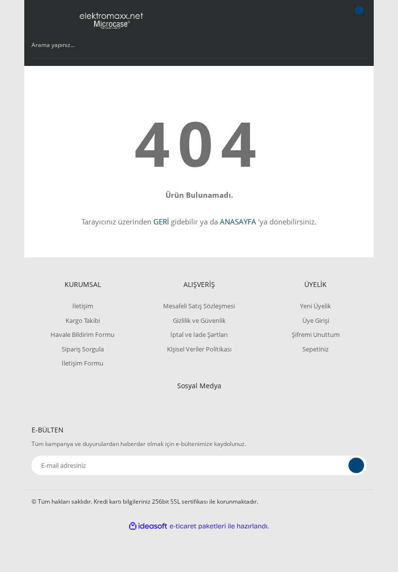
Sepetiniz (315, 349)
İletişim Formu (82, 363)
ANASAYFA (238, 221)
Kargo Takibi (83, 320)
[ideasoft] (148, 526)
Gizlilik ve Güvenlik (199, 320)
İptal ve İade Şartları (199, 334)
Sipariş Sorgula (83, 349)
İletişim (82, 306)
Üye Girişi (315, 320)
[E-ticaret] (197, 526)
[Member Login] (325, 19)
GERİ (161, 221)
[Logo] (111, 19)
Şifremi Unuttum (316, 334)
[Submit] (356, 465)
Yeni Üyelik (315, 306)
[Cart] (357, 19)
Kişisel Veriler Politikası (199, 349)
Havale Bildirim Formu (82, 334)
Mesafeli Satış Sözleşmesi (199, 306)
